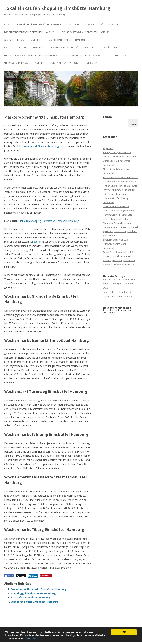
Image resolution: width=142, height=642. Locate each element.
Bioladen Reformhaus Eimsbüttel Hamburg (85, 32)
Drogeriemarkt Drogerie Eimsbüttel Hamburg (29, 32)
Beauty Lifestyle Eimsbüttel (117, 152)
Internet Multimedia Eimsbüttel (119, 189)
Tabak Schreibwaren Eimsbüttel (119, 252)
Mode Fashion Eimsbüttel (116, 206)
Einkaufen (35, 241)
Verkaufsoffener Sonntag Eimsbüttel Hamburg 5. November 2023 (119, 283)
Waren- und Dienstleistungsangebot (44, 146)
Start (7, 24)
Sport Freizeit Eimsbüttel (115, 239)
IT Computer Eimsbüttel (115, 194)
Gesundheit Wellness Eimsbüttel (120, 181)
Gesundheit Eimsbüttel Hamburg (22, 40)
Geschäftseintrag (111, 47)
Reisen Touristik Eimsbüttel (117, 218)
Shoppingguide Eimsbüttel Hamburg (24, 62)
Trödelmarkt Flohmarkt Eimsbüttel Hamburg (38, 589)
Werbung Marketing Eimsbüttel (119, 260)
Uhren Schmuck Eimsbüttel (117, 256)
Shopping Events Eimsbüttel (117, 223)
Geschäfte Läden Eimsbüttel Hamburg (39, 24)
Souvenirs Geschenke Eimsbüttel (120, 227)
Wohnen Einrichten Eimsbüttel (118, 264)
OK (124, 632)
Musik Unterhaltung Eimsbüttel (119, 210)
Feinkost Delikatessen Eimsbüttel (120, 177)
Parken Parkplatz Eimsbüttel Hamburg (72, 47)
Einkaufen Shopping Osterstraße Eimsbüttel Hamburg (49, 221)
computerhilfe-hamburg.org (117, 296)
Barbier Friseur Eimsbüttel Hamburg (24, 47)
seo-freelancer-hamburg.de (117, 291)
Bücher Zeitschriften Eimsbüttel (119, 156)
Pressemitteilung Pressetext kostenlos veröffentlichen (95, 55)
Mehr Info (32, 638)
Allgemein (108, 148)
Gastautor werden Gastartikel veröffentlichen (30, 55)
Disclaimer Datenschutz (65, 62)
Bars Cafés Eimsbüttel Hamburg (30, 597)
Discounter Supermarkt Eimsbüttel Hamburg (94, 24)
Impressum (91, 62)
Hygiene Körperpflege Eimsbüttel (120, 185)
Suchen (107, 116)
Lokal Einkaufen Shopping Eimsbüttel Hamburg (57, 8)
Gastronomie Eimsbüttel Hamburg (67, 40)
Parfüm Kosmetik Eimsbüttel (117, 214)
